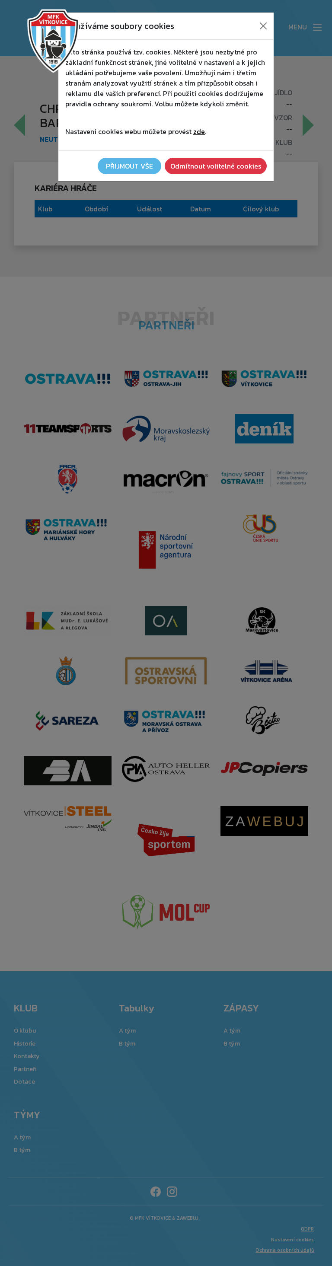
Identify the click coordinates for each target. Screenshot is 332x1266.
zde (199, 131)
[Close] (263, 26)
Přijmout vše (129, 166)
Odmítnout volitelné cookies (215, 166)
